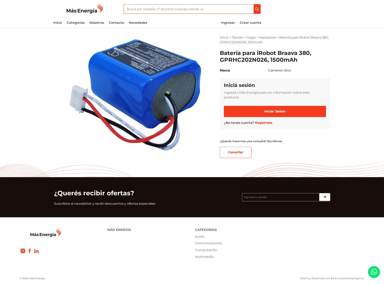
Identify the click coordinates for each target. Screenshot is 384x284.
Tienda (237, 37)
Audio (199, 236)
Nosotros (96, 23)
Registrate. (264, 122)
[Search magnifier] (257, 9)
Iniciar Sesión (274, 111)
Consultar (235, 152)
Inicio (57, 23)
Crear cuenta (250, 23)
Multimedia (204, 257)
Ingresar (228, 23)
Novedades (138, 23)
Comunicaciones (208, 243)
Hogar (251, 37)
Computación (206, 250)
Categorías (76, 23)
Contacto (116, 23)
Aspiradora (267, 37)
